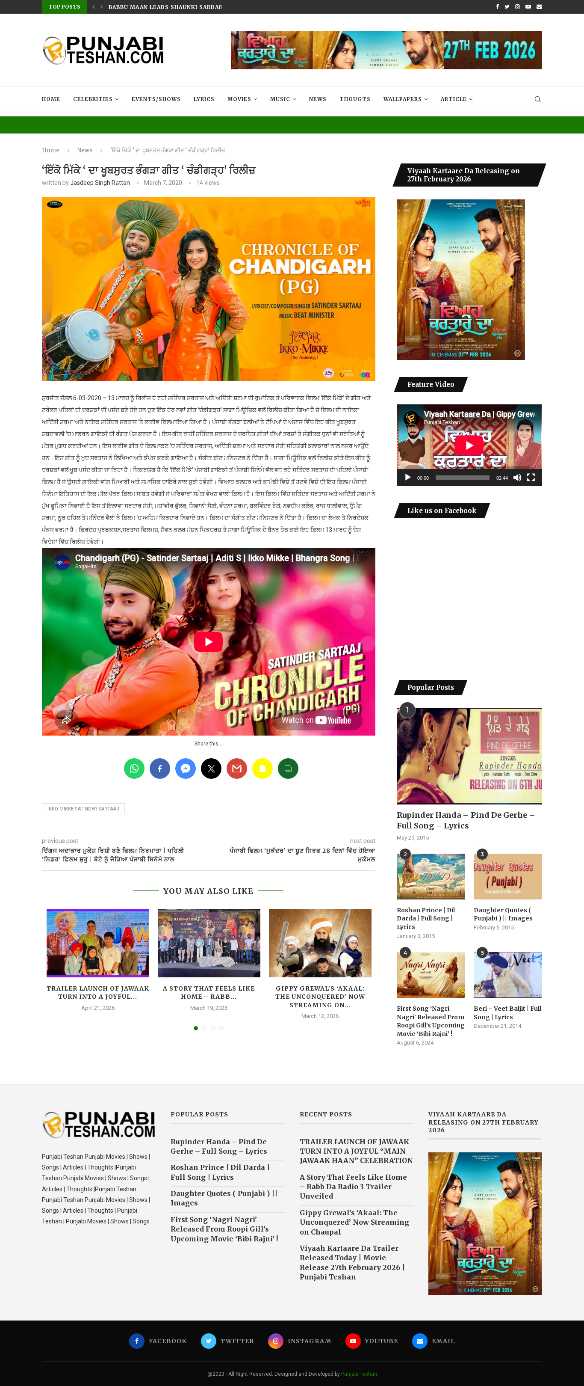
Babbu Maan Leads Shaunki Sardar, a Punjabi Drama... (197, 7)
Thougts (355, 99)
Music (280, 99)
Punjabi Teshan (359, 1374)
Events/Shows (156, 99)
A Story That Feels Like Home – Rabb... (209, 993)
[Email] (539, 7)
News (318, 99)
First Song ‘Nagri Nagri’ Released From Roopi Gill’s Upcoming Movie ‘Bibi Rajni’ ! (431, 1021)
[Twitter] (507, 7)
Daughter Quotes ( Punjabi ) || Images (503, 914)
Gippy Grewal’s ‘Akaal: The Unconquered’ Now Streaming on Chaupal (354, 1222)
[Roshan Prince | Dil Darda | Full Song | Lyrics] (431, 876)
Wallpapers (402, 99)
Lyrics (204, 99)
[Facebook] (497, 7)
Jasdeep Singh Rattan (100, 182)
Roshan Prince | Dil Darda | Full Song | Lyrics (426, 918)
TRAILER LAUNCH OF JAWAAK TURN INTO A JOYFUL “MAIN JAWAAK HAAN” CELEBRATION (356, 1151)
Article (454, 99)
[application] (469, 445)
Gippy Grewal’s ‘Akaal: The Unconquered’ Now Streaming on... (320, 997)
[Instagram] (517, 7)
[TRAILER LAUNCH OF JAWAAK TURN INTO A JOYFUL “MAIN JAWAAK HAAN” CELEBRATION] (98, 943)
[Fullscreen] (531, 477)
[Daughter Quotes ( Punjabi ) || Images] (508, 876)
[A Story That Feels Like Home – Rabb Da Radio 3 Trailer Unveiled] (209, 943)
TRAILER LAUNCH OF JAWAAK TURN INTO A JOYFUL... (98, 993)
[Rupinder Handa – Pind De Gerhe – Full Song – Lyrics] (469, 756)
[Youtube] (528, 7)
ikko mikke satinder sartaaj (83, 809)
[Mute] (517, 477)
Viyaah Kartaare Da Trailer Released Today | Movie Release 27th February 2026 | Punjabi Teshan (352, 1262)
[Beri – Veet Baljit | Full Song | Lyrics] (508, 975)
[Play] (408, 477)
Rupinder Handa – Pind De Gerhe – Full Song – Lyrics (466, 820)
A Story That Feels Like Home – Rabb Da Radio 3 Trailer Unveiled (353, 1187)
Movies (239, 99)
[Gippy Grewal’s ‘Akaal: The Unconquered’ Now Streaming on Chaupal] (320, 943)
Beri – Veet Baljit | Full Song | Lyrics (507, 1013)
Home (51, 99)
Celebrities (93, 99)
